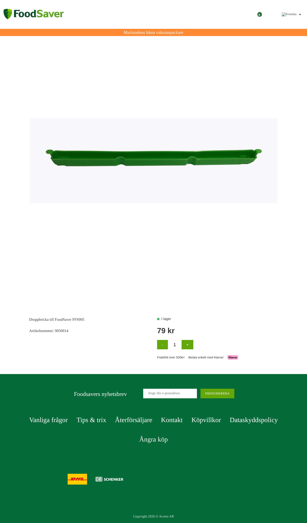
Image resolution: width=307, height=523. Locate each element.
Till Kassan (244, 14)
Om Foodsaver (203, 14)
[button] (272, 14)
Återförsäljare (133, 420)
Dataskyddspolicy (254, 420)
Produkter (161, 14)
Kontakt (172, 420)
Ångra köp (153, 439)
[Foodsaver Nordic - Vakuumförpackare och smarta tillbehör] (34, 14)
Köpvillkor (206, 420)
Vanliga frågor (48, 420)
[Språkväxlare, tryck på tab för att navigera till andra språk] (291, 14)
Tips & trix (91, 420)
